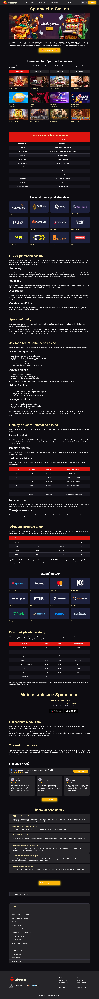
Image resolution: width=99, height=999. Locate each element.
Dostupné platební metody (19, 943)
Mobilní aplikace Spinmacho (20, 947)
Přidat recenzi (80, 771)
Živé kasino (38, 71)
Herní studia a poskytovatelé (20, 918)
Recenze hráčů (16, 957)
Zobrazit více (49, 799)
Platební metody (16, 939)
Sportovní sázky (16, 925)
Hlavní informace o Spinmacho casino (23, 914)
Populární (18, 71)
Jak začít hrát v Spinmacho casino (21, 929)
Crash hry (58, 71)
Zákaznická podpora (17, 954)
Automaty (79, 71)
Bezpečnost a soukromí (18, 950)
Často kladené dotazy (18, 961)
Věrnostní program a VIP (19, 936)
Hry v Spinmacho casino (19, 922)
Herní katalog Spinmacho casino (21, 911)
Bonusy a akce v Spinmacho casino (22, 932)
